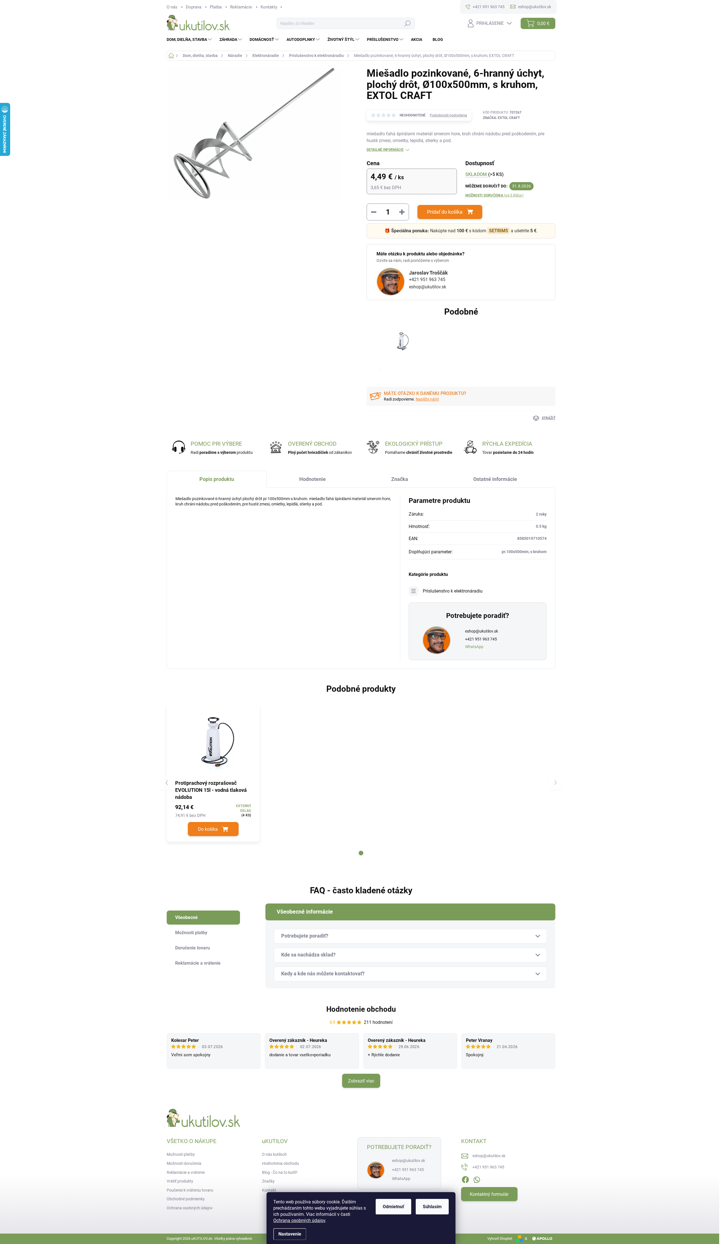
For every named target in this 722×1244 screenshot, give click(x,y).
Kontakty (269, 7)
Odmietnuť (393, 1206)
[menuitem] (190, 39)
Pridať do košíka (445, 212)
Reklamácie (241, 7)
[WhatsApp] (476, 1178)
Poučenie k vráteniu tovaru (190, 1190)
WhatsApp (474, 646)
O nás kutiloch (274, 1154)
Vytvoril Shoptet (499, 1238)
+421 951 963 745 (427, 279)
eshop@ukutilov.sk (427, 287)
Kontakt (269, 1190)
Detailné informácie (385, 150)
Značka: (501, 118)
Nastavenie (289, 1234)
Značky (268, 1181)
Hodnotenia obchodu (280, 1163)
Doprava (193, 7)
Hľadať (407, 23)
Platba (216, 7)
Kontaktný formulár (489, 1194)
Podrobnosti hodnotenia (448, 115)
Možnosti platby (181, 1154)
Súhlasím (432, 1206)
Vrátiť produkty (180, 1181)
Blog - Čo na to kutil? (280, 1172)
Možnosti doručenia (494, 195)
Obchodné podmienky (186, 1199)
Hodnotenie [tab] (312, 479)
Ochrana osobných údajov (299, 1220)
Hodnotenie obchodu (361, 1009)
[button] (361, 853)
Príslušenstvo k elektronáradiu (453, 591)
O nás (172, 7)
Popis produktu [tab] (216, 479)
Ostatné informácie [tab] (495, 479)
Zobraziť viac (361, 1081)
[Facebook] (465, 1178)
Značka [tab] (399, 479)
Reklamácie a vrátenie (186, 1172)
